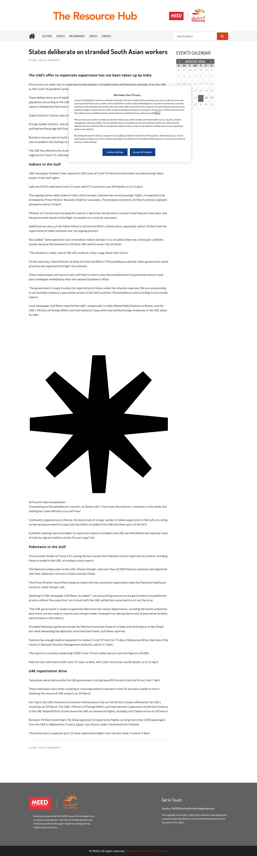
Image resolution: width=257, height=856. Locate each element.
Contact (106, 36)
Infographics (77, 36)
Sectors (47, 36)
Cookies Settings (114, 152)
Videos (93, 36)
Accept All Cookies (142, 152)
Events (60, 36)
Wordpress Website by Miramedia (146, 851)
